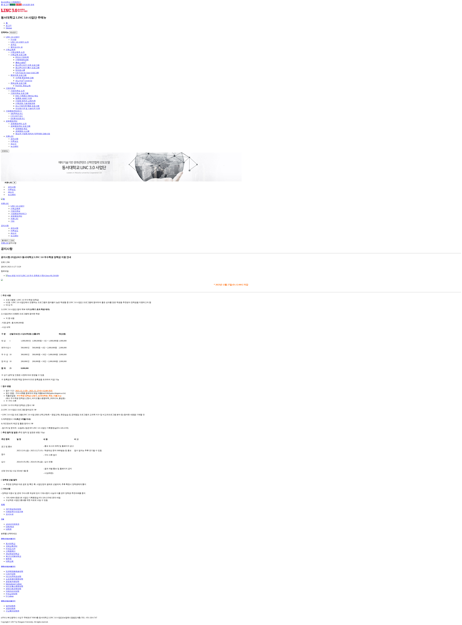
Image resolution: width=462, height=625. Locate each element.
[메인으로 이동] (3, 199)
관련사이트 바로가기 (8, 539)
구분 (2, 519)
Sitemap (9, 28)
